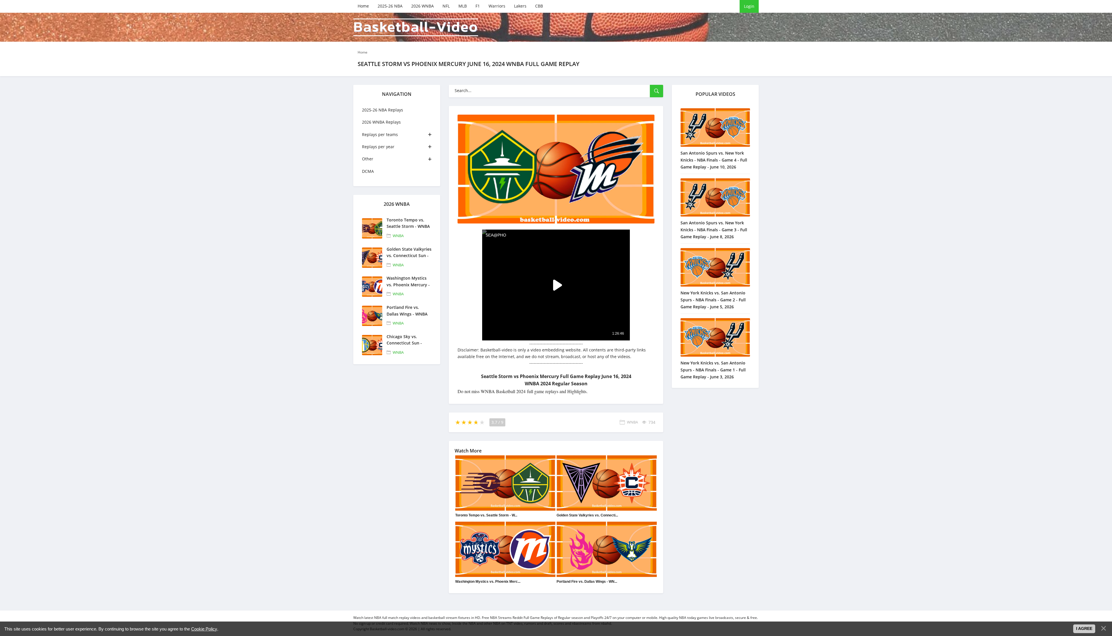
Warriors (497, 6)
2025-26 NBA (390, 6)
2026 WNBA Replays (381, 122)
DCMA (368, 171)
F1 (477, 6)
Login (749, 6)
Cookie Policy (204, 628)
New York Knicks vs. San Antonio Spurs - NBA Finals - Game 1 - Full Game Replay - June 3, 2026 (713, 370)
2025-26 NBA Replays (382, 110)
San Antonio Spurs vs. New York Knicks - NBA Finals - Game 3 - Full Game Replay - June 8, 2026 (714, 229)
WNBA (398, 235)
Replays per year (378, 146)
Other (367, 159)
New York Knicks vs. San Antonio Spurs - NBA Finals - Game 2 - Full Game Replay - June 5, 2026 (713, 299)
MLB (462, 6)
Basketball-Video (415, 27)
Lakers (520, 6)
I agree (1084, 628)
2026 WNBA (422, 6)
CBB (539, 6)
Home (363, 6)
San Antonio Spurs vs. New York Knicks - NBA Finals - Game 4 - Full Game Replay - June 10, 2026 (714, 160)
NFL (446, 6)
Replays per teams (380, 134)
